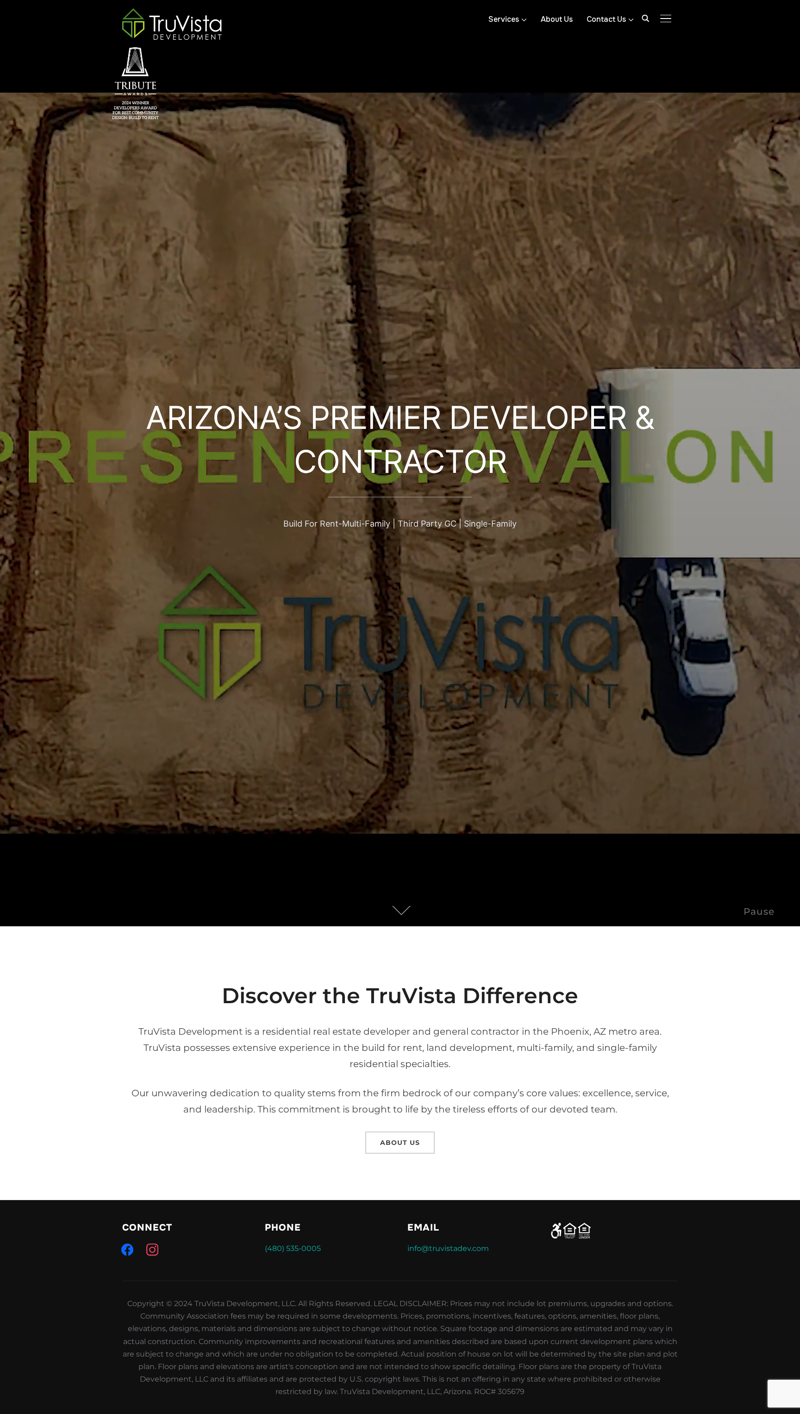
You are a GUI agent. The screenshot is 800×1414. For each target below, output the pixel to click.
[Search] (645, 17)
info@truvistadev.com (448, 1248)
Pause (759, 911)
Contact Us (606, 19)
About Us (557, 19)
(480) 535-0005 (293, 1248)
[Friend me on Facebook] (127, 1249)
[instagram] (152, 1249)
